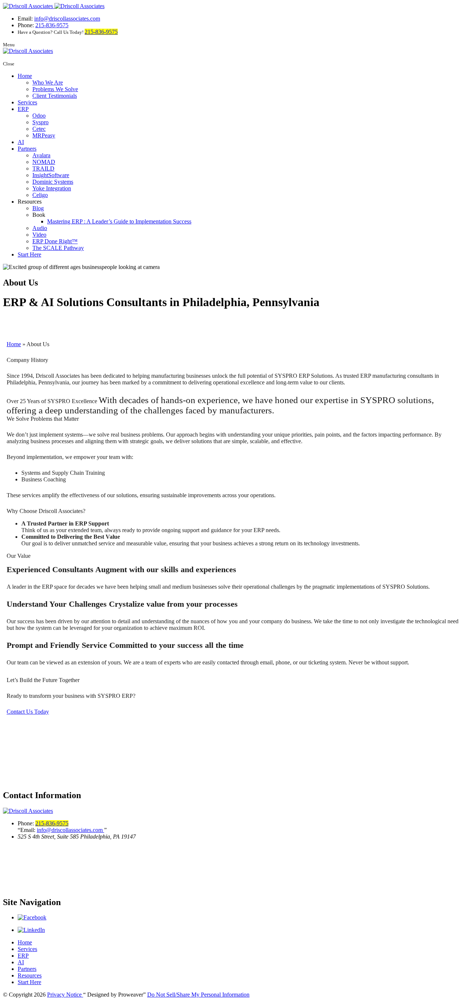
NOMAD (43, 162)
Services (27, 102)
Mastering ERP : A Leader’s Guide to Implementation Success (119, 221)
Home (25, 76)
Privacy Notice (65, 994)
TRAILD (43, 168)
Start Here (29, 254)
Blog (38, 208)
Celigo (40, 195)
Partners (27, 149)
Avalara (41, 155)
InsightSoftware (50, 175)
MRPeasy (43, 135)
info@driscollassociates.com (67, 18)
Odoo (39, 115)
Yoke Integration (51, 188)
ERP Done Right (55, 241)
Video (39, 235)
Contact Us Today (28, 711)
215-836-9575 (51, 25)
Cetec (39, 129)
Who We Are (47, 82)
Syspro (40, 122)
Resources (30, 975)
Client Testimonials (54, 96)
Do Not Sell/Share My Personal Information (198, 994)
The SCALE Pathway (58, 248)
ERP (23, 109)
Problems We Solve (55, 89)
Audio (39, 228)
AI (21, 142)
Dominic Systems (52, 182)
